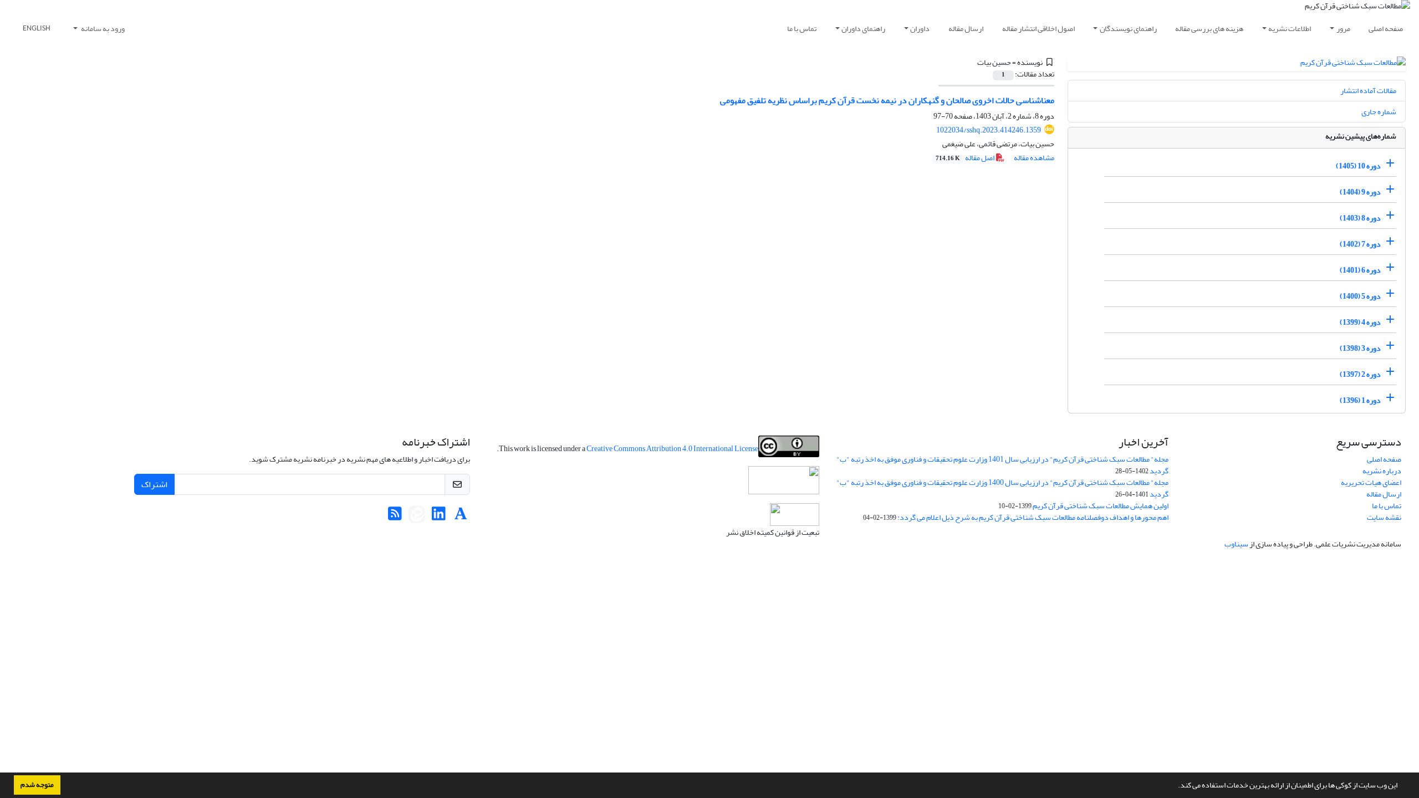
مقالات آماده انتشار (1368, 90)
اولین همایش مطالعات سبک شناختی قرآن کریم (1100, 505)
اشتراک (154, 484)
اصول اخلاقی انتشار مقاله (1038, 28)
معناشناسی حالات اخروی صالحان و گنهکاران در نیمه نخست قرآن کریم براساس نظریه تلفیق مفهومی (887, 100)
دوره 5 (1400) (1360, 296)
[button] (1175, 786)
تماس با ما (801, 28)
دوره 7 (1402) (1360, 244)
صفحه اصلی (1386, 28)
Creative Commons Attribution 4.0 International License (672, 448)
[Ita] (417, 516)
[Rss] (395, 516)
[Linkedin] (439, 516)
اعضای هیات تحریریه (1371, 482)
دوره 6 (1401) (1360, 270)
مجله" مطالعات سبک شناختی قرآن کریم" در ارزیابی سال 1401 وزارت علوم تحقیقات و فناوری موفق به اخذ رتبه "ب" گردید (1002, 465)
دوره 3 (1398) (1360, 348)
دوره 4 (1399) (1360, 322)
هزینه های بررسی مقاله (1209, 28)
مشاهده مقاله (1034, 157)
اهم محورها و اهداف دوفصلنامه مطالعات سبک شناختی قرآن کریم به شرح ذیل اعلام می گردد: (1032, 517)
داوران (920, 28)
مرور (1343, 28)
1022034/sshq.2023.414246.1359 (988, 129)
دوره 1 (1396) (1360, 400)
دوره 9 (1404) (1360, 192)
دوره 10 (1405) (1358, 165)
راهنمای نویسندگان (1128, 28)
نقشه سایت (1384, 517)
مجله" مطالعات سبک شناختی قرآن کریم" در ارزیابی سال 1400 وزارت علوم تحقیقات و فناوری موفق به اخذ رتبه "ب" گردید (1002, 488)
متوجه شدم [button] (37, 784)
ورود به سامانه (102, 28)
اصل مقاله (966, 157)
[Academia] (461, 516)
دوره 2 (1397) (1360, 374)
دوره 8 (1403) (1360, 218)
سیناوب (1236, 543)
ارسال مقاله (965, 28)
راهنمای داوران (863, 28)
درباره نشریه (1381, 470)
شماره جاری (1378, 111)
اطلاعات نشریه (1289, 28)
